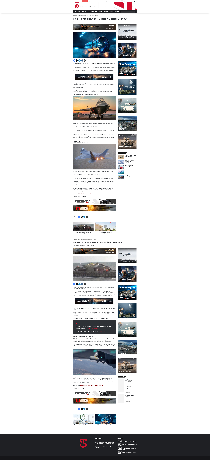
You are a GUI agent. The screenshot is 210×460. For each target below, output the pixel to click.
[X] (77, 60)
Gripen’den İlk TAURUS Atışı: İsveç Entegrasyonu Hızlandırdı (130, 161)
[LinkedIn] (79, 60)
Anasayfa (75, 15)
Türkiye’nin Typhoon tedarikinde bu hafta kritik (96, 1)
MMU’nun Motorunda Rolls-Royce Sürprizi (87, 193)
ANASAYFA (78, 11)
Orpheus (93, 63)
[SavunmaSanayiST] (105, 6)
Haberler (79, 15)
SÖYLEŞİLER (106, 11)
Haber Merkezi (76, 21)
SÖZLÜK (111, 11)
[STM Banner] (94, 77)
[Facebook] (74, 60)
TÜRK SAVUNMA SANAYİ (92, 11)
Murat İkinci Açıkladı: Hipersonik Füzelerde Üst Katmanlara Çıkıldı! (130, 166)
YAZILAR (100, 11)
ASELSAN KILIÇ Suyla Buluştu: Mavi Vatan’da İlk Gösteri (130, 171)
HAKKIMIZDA (117, 11)
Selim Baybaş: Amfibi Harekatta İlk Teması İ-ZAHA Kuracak (130, 177)
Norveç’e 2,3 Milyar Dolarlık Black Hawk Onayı (130, 156)
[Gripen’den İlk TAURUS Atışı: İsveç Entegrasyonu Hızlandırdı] (121, 162)
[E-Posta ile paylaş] (85, 60)
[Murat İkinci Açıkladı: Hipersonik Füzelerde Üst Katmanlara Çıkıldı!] (121, 167)
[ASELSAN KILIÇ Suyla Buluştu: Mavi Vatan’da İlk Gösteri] (121, 172)
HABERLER (84, 11)
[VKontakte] (82, 60)
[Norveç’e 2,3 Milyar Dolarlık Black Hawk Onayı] (121, 157)
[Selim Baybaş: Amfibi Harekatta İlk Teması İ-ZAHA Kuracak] (121, 177)
